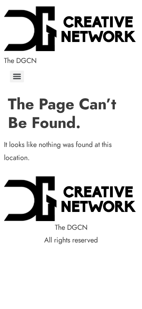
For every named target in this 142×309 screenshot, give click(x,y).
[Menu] (17, 76)
